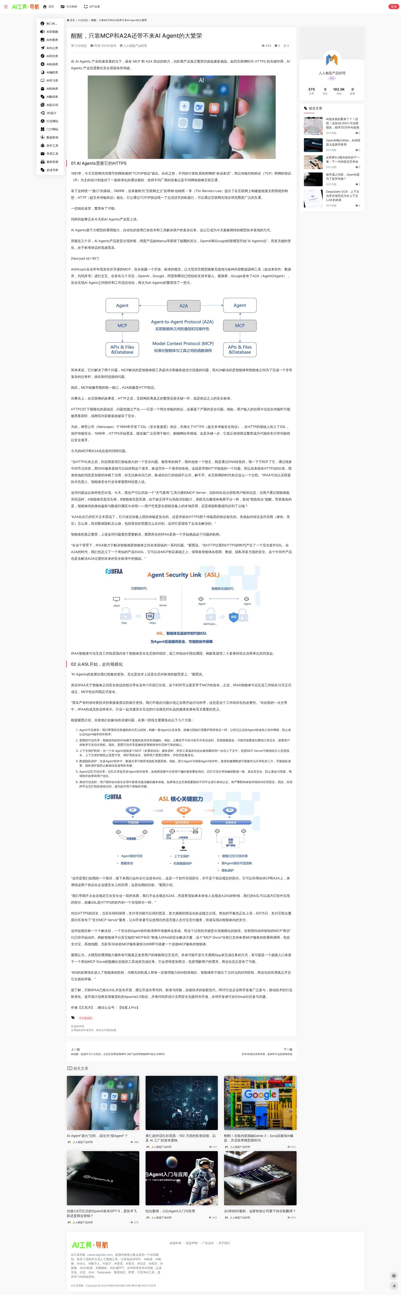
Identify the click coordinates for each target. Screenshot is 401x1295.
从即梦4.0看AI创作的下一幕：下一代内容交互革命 (343, 159)
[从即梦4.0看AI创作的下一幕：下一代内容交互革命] (313, 162)
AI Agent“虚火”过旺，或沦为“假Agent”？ (97, 1136)
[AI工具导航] (90, 1246)
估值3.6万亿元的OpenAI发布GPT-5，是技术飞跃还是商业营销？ (102, 1213)
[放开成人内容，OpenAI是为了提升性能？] (313, 179)
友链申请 (175, 1243)
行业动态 (83, 20)
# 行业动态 (86, 1018)
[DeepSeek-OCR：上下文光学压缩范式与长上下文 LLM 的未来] (313, 198)
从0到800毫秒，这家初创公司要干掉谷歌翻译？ (260, 1211)
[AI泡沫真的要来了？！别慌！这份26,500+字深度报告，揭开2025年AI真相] (313, 126)
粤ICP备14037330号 (144, 1285)
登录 (394, 6)
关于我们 (224, 1243)
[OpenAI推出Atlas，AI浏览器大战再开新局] (313, 145)
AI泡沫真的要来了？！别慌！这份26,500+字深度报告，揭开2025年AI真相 (342, 123)
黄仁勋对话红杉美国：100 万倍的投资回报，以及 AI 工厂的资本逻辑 (181, 1138)
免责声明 (192, 1243)
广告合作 (208, 1243)
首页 (72, 20)
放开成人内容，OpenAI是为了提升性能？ (343, 176)
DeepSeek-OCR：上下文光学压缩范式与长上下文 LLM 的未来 (342, 196)
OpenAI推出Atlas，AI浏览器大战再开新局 (343, 142)
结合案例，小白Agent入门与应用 (170, 1211)
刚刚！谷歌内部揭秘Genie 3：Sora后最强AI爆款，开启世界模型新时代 (258, 1138)
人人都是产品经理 (135, 45)
